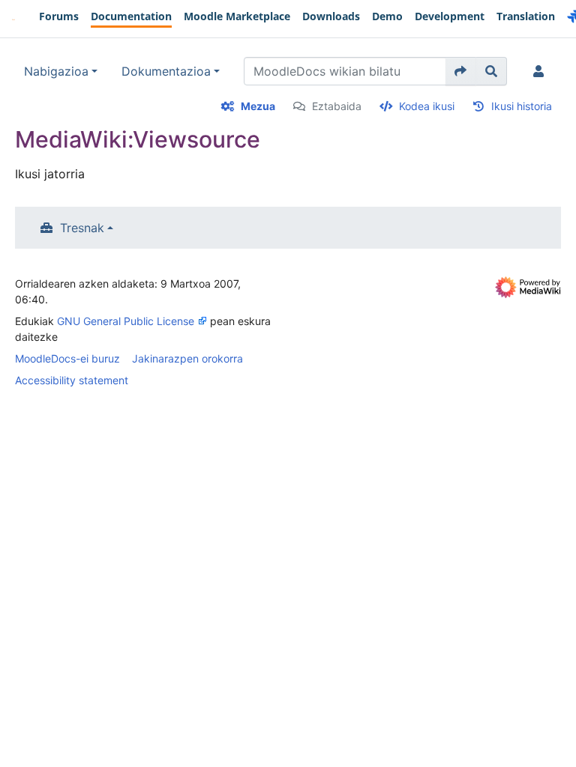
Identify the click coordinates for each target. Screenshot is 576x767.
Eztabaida (337, 106)
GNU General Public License (125, 321)
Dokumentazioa (166, 71)
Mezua (258, 106)
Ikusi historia (521, 106)
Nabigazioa (56, 71)
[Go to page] (461, 71)
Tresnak (82, 227)
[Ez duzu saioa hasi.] (541, 71)
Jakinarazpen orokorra (187, 358)
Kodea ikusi (426, 106)
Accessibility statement (71, 380)
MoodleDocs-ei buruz (67, 358)
